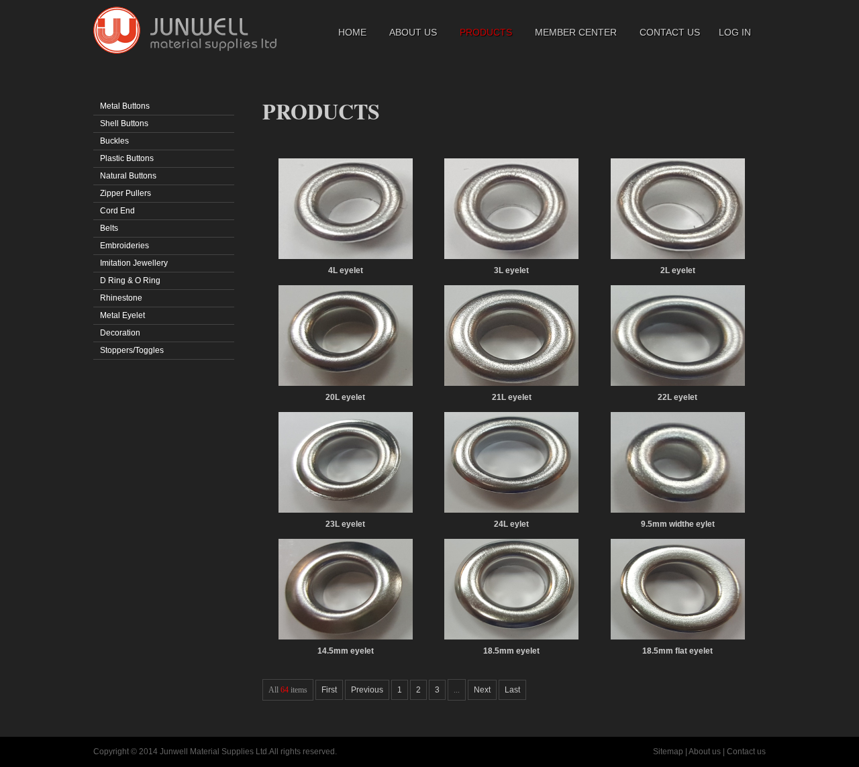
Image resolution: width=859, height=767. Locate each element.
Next (482, 690)
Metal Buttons (125, 106)
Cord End (117, 210)
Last (512, 690)
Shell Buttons (124, 123)
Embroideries (124, 245)
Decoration (120, 333)
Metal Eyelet (122, 315)
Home (352, 32)
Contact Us (670, 32)
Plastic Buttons (127, 158)
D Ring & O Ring (130, 280)
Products (486, 32)
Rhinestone (121, 298)
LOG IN (735, 32)
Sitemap (668, 751)
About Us (413, 32)
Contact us (746, 751)
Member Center (576, 32)
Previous (367, 690)
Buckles (114, 141)
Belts (109, 228)
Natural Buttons (128, 176)
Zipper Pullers (125, 193)
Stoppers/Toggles (132, 350)
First (329, 690)
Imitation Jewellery (134, 263)
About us (705, 751)
